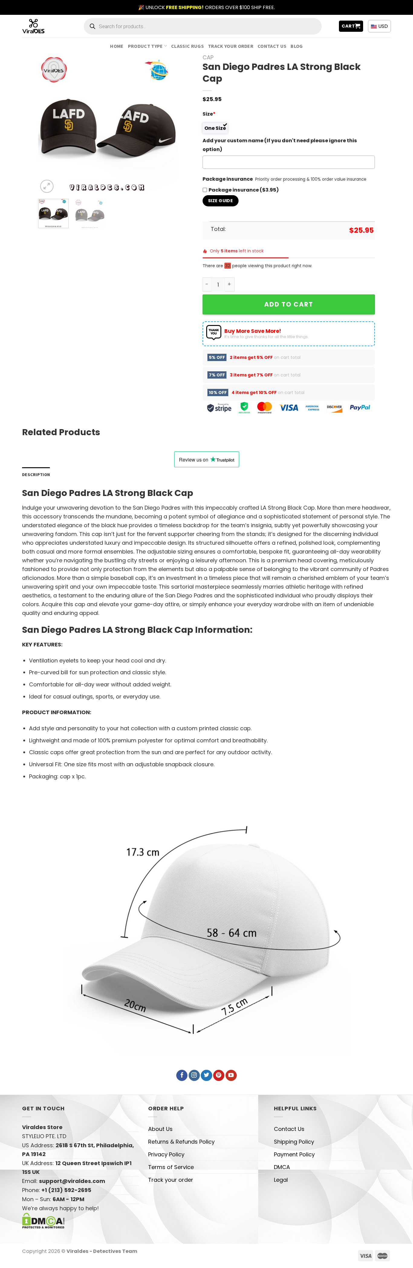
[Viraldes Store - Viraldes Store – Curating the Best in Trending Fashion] (40, 26)
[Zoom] (47, 186)
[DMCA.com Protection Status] (43, 1220)
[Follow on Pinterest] (218, 1075)
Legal (281, 1180)
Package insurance (228, 179)
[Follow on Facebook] (181, 1075)
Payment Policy (294, 1154)
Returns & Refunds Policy (181, 1141)
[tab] (36, 474)
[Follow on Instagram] (194, 1075)
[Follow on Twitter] (206, 1075)
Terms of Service (171, 1167)
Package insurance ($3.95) (244, 189)
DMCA (282, 1167)
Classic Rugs (187, 46)
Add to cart (288, 304)
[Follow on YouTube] (231, 1075)
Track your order (230, 46)
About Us (160, 1129)
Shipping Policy (294, 1141)
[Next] (167, 124)
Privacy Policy (166, 1154)
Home (116, 46)
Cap (208, 57)
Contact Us (272, 46)
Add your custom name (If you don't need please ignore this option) (280, 145)
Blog (297, 46)
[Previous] (48, 124)
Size (209, 113)
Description (36, 474)
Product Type (145, 46)
